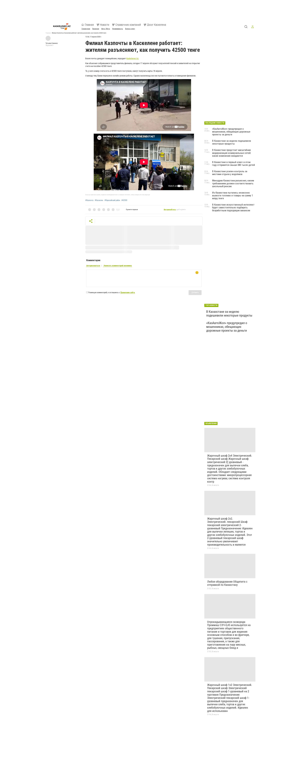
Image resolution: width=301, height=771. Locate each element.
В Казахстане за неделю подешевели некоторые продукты (231, 142)
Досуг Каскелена (156, 25)
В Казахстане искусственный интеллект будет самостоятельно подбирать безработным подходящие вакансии (233, 207)
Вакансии (95, 29)
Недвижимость (117, 29)
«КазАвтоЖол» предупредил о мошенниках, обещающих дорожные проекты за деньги (231, 131)
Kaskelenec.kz (132, 58)
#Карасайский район (112, 200)
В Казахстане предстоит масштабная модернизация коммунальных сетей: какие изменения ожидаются (231, 153)
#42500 (124, 200)
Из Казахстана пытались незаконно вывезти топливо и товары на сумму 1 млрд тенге (232, 195)
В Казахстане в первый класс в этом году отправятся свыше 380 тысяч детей (233, 163)
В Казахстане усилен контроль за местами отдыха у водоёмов (229, 173)
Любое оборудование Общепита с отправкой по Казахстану (227, 583)
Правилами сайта (127, 292)
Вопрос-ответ (130, 29)
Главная (89, 25)
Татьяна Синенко (52, 43)
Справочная (86, 29)
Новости (104, 25)
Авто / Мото (105, 29)
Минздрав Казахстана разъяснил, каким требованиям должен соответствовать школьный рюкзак (233, 183)
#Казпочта (89, 200)
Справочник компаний (128, 25)
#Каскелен (99, 200)
